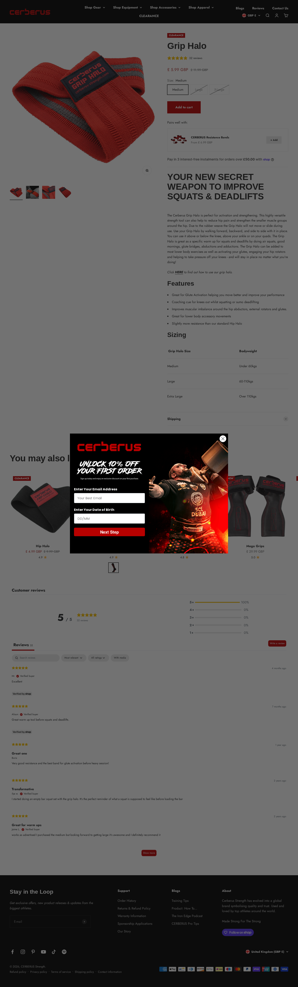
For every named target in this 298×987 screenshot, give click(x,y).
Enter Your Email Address (95, 489)
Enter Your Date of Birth (94, 509)
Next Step (109, 532)
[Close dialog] (222, 438)
